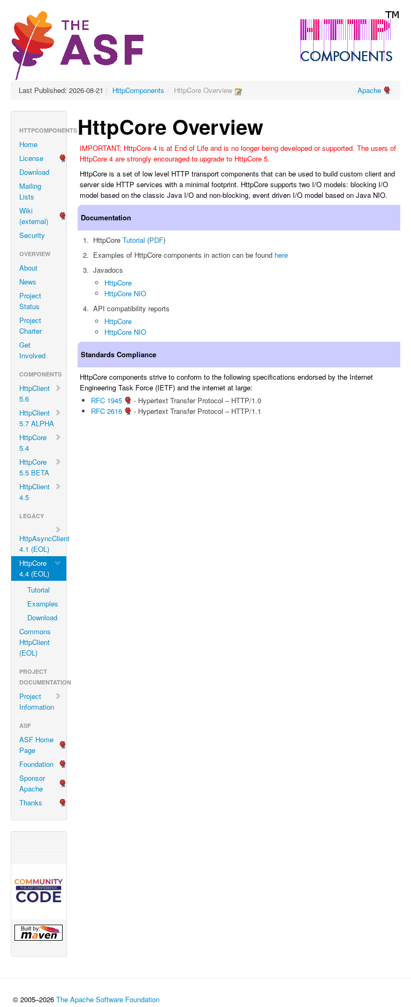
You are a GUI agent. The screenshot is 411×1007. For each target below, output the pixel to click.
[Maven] (38, 933)
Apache (369, 90)
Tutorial (38, 590)
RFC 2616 (106, 411)
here (281, 255)
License (31, 158)
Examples (42, 603)
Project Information (36, 701)
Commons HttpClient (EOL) (35, 642)
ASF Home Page (36, 744)
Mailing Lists (30, 191)
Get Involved (32, 350)
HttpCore (118, 283)
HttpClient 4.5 (34, 491)
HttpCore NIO (125, 293)
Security (32, 235)
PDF (156, 240)
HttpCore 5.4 (33, 442)
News (27, 281)
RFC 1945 (106, 400)
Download (34, 172)
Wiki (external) (33, 215)
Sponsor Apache (32, 783)
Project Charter (30, 325)
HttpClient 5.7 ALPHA (36, 418)
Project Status (30, 300)
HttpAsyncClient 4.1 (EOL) (42, 543)
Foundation (36, 764)
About (28, 268)
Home (28, 144)
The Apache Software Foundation (107, 999)
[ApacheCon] (38, 891)
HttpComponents (138, 90)
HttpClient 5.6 (34, 393)
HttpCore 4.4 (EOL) (34, 568)
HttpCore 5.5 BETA (34, 467)
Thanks (30, 802)
